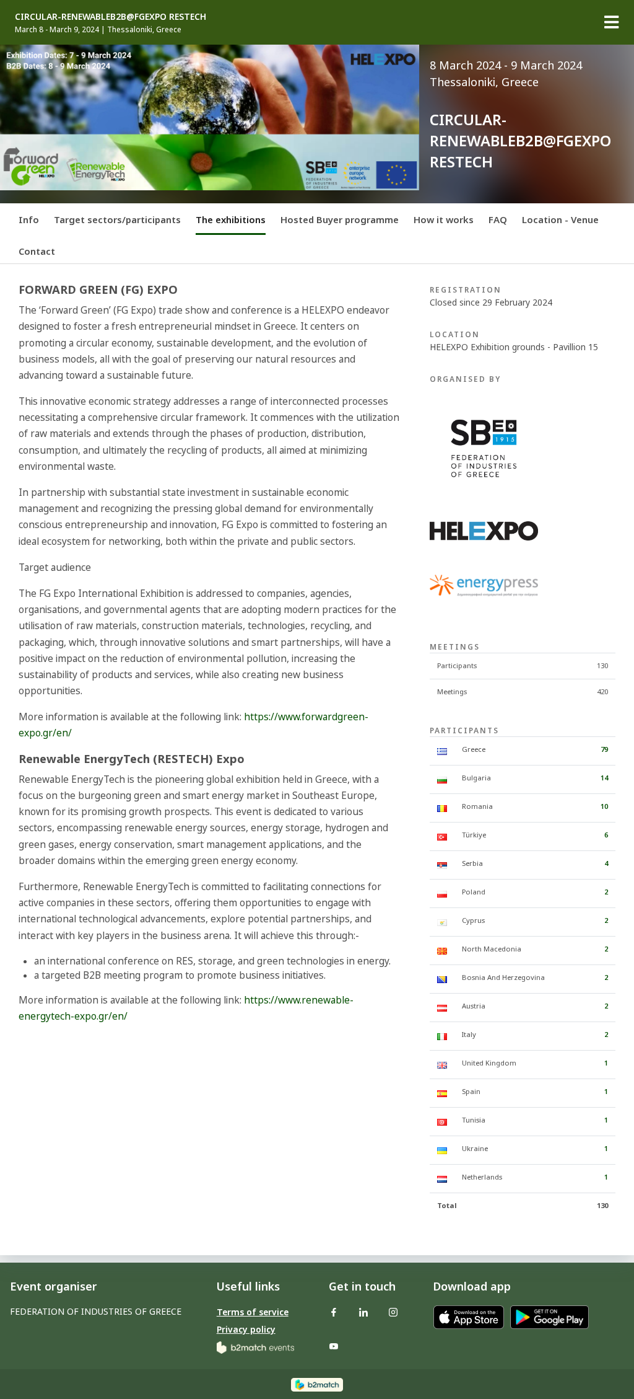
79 (604, 749)
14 (604, 777)
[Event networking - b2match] (316, 1384)
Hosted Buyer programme (339, 219)
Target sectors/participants (117, 219)
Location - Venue (560, 219)
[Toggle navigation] (611, 22)
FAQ (498, 219)
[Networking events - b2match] (255, 1346)
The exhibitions (231, 219)
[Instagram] (393, 1312)
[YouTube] (334, 1346)
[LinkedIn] (363, 1312)
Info (29, 219)
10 (604, 806)
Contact (37, 251)
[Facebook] (334, 1312)
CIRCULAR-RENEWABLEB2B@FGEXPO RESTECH (110, 16)
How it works (444, 219)
